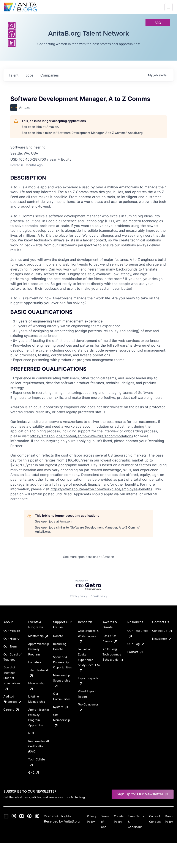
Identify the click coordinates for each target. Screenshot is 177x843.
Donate (58, 636)
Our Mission (11, 631)
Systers (58, 707)
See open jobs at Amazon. (40, 126)
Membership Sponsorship (61, 678)
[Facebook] (29, 816)
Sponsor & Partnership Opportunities (62, 662)
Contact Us (159, 631)
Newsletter (159, 639)
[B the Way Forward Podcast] (37, 816)
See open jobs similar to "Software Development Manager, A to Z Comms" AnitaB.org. (83, 133)
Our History (11, 639)
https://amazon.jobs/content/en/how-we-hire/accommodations (81, 436)
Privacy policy (78, 596)
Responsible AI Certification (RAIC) (38, 746)
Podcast (132, 652)
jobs (29, 75)
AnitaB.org (72, 821)
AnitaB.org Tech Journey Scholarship (112, 654)
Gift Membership (61, 717)
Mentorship (36, 636)
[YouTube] (21, 816)
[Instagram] (11, 26)
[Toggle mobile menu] (168, 7)
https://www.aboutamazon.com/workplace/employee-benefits (101, 489)
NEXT (32, 733)
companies (49, 75)
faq (158, 22)
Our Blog (133, 644)
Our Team (10, 646)
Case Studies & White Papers (88, 633)
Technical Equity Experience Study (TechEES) (89, 657)
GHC (31, 772)
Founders (34, 662)
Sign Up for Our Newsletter (140, 794)
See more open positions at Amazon (88, 556)
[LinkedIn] (6, 816)
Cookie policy (99, 596)
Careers (8, 709)
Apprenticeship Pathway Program (38, 649)
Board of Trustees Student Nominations (12, 675)
